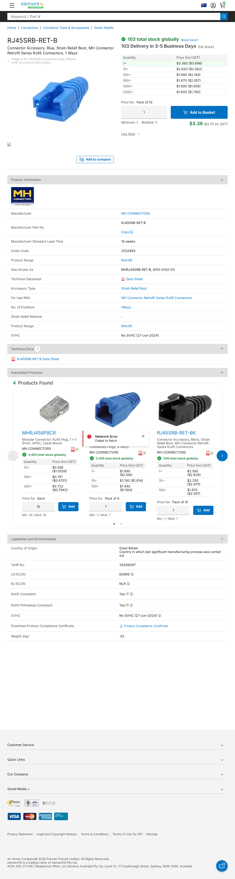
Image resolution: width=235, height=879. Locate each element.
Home (11, 28)
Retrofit (126, 260)
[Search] (224, 16)
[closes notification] (143, 436)
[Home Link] (41, 5)
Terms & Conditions (95, 834)
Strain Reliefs (104, 28)
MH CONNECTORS (135, 213)
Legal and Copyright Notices (56, 834)
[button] (12, 5)
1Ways (126, 307)
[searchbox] (113, 16)
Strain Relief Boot (134, 288)
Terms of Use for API (127, 834)
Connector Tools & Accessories (66, 28)
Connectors (29, 28)
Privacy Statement (20, 834)
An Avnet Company (21, 859)
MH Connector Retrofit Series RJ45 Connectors (156, 298)
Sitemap (151, 834)
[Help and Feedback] (222, 866)
